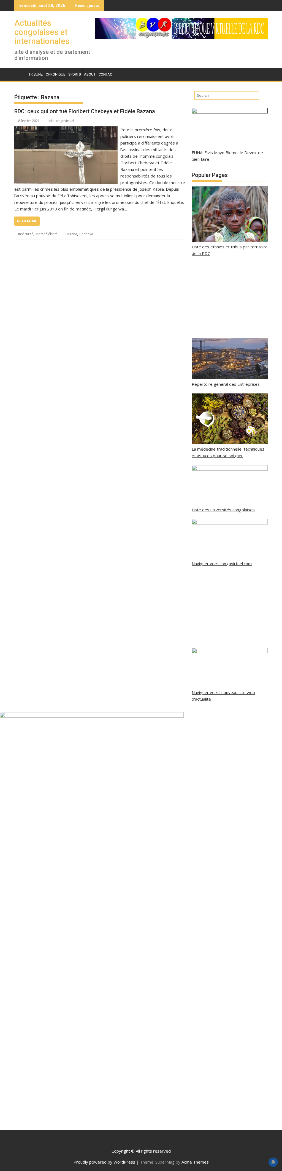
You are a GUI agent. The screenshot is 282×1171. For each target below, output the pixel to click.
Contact (106, 74)
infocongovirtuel (61, 120)
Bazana (71, 234)
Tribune (36, 74)
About (90, 74)
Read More (27, 221)
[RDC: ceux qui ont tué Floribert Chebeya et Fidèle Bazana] (66, 129)
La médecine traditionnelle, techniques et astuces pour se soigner (228, 452)
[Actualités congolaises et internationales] (19, 73)
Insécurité (25, 234)
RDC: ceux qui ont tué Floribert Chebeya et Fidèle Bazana (84, 111)
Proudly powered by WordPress (104, 1162)
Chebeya (86, 234)
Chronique (55, 74)
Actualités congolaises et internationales (41, 32)
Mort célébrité (47, 234)
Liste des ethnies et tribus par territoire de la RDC (230, 250)
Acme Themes (195, 1162)
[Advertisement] (230, 297)
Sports (74, 74)
